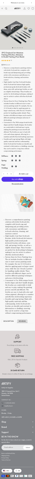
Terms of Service (5, 460)
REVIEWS (22, 321)
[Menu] (2, 8)
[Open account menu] (24, 8)
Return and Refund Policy (8, 453)
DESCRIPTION (8, 321)
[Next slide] (31, 3)
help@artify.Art (8, 406)
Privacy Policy (5, 458)
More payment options (17, 183)
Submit (28, 447)
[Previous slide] (3, 3)
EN (19, 470)
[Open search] (6, 8)
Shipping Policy (5, 455)
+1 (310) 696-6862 (9, 403)
